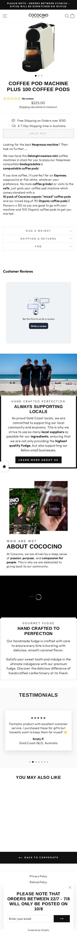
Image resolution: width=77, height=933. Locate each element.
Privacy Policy (38, 876)
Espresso (60, 175)
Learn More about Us (38, 459)
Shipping (24, 107)
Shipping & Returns (38, 238)
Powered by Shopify (38, 930)
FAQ (38, 246)
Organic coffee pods (53, 201)
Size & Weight (38, 230)
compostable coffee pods (20, 168)
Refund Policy (38, 882)
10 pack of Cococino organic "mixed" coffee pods (37, 196)
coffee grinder (43, 184)
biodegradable (30, 164)
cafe (6, 188)
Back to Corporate (41, 857)
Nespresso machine (45, 144)
